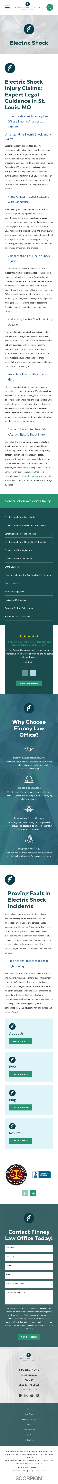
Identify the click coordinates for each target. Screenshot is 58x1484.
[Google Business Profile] (37, 1395)
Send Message (29, 1336)
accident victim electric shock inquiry (35, 476)
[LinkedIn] (25, 1395)
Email (8, 1274)
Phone (8, 1265)
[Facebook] (20, 1395)
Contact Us (29, 1440)
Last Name (10, 1256)
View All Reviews (29, 683)
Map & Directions (29, 1389)
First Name (10, 1247)
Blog (29, 1424)
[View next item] (33, 673)
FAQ (29, 1434)
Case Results (29, 1429)
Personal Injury (29, 1419)
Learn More (19, 1041)
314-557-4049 (29, 1370)
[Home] (28, 7)
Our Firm (29, 1414)
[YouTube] (31, 1395)
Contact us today (30, 994)
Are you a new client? (15, 1283)
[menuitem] (29, 517)
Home (29, 1409)
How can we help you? (15, 1292)
